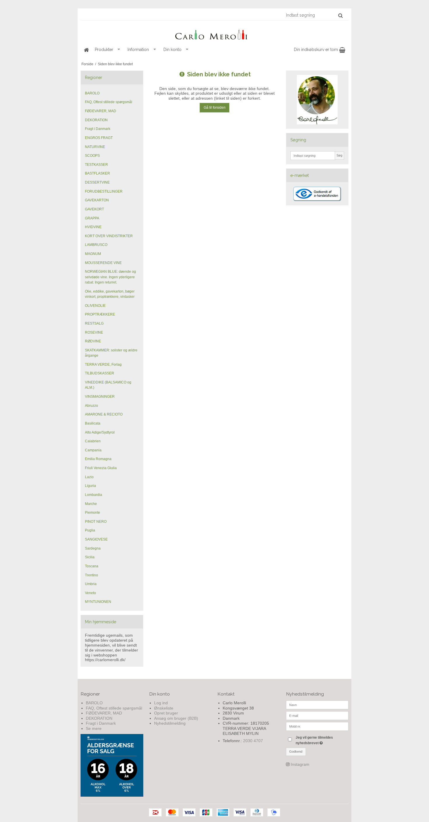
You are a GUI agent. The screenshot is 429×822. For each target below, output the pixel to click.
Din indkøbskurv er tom (316, 49)
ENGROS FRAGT (99, 138)
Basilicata (92, 423)
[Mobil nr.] (317, 726)
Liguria (90, 486)
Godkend (295, 751)
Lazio (89, 477)
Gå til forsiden (215, 107)
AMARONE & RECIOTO (104, 414)
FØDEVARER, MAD (100, 111)
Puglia (90, 530)
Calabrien (93, 441)
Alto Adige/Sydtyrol (100, 432)
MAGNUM (93, 254)
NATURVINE (95, 147)
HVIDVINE (93, 227)
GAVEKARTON (97, 200)
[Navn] (317, 704)
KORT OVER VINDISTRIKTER (109, 236)
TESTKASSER (96, 165)
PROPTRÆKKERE (100, 314)
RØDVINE (93, 341)
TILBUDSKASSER (99, 373)
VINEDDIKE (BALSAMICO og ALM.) (108, 385)
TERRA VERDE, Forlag (103, 364)
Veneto (90, 593)
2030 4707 (253, 740)
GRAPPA (92, 218)
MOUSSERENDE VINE (103, 263)
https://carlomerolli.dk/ (105, 659)
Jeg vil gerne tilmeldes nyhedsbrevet (321, 740)
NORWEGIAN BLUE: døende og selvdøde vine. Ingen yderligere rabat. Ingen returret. (110, 277)
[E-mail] (317, 715)
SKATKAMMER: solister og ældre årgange (111, 353)
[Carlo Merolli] (214, 34)
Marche (91, 504)
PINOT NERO (96, 522)
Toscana (91, 566)
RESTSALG (94, 323)
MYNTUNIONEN (98, 602)
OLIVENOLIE (95, 306)
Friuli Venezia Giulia (101, 468)
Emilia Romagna (98, 459)
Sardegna (93, 548)
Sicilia (90, 557)
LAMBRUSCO (96, 245)
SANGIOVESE (96, 539)
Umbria (91, 584)
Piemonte (92, 513)
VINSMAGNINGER (100, 397)
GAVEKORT (94, 209)
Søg (339, 155)
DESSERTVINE (97, 182)
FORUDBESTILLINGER (104, 191)
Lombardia (93, 495)
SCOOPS (92, 156)
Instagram (300, 764)
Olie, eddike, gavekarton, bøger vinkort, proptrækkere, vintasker (110, 294)
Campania (93, 450)
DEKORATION (96, 120)
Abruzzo (91, 406)
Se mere (94, 728)
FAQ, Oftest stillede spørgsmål (108, 102)
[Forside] (86, 50)
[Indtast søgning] (314, 15)
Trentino (91, 575)
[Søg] (340, 15)
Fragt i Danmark (97, 129)
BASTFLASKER (97, 173)
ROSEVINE (94, 332)
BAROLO (92, 93)
